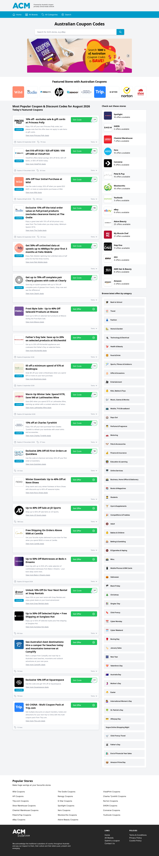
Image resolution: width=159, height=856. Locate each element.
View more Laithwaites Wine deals (38, 408)
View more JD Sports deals (36, 515)
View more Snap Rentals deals (37, 603)
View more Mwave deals (35, 322)
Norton (110, 801)
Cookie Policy (135, 840)
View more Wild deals (34, 192)
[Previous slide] (31, 56)
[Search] (120, 32)
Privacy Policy (135, 838)
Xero (64, 810)
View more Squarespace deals (37, 687)
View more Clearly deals (35, 293)
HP (18, 796)
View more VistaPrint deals (36, 164)
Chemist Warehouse (25, 810)
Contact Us (110, 843)
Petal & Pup (21, 815)
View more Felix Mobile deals (36, 262)
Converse (111, 810)
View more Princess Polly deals (37, 135)
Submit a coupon (112, 840)
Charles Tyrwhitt (114, 796)
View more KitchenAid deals (36, 351)
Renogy (65, 796)
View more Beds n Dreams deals (38, 575)
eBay (18, 819)
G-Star (65, 801)
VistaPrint (111, 791)
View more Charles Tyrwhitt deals (38, 436)
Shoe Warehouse (24, 805)
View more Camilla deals (35, 544)
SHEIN (110, 805)
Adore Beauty (68, 819)
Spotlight (66, 805)
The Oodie (66, 791)
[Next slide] (128, 56)
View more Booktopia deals (36, 379)
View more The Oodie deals (36, 230)
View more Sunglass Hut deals (37, 627)
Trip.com (20, 801)
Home (107, 835)
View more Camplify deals (35, 665)
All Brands (109, 838)
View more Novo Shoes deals (37, 493)
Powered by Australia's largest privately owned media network (44, 5)
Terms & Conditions (138, 835)
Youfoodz (111, 815)
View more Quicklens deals (36, 464)
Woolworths (67, 815)
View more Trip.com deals (35, 721)
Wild (18, 791)
